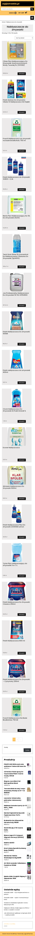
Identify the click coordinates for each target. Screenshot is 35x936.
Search (32, 9)
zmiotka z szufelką (9, 924)
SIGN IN (13, 13)
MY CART (22, 13)
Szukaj (6, 747)
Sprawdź (22, 74)
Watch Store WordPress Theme (12, 934)
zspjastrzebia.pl (10, 3)
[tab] (32, 18)
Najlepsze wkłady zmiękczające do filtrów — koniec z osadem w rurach (17, 909)
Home (3, 22)
